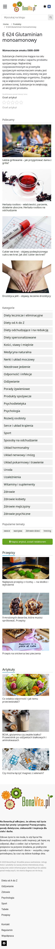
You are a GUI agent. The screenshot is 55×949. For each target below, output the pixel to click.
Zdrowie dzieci (33, 530)
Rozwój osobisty (15, 418)
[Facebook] (49, 6)
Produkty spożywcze (17, 396)
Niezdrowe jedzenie (17, 367)
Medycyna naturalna (17, 352)
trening (47, 530)
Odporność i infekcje (18, 374)
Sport (7, 433)
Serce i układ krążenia (18, 426)
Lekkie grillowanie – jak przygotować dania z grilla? (26, 161)
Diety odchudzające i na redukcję (26, 330)
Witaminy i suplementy (19, 484)
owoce (7, 530)
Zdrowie (9, 492)
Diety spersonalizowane (20, 337)
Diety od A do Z (14, 323)
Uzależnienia (12, 477)
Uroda (8, 470)
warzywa (18, 530)
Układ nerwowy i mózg (19, 455)
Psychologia (12, 411)
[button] (5, 6)
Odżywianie (12, 381)
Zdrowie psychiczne (17, 514)
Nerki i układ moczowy (19, 359)
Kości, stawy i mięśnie (18, 345)
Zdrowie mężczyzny (17, 506)
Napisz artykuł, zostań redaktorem (28, 541)
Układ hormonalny (16, 448)
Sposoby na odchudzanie (21, 440)
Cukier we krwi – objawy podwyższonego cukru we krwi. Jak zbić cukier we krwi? (25, 253)
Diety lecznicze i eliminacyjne (23, 315)
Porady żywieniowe (17, 389)
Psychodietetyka (15, 403)
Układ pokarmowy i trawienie (24, 462)
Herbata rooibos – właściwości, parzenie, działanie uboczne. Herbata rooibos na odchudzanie (25, 207)
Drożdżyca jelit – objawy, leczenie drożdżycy (26, 296)
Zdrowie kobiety (15, 499)
